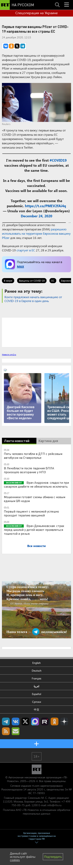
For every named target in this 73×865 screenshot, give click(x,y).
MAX (20, 266)
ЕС (52, 280)
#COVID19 (58, 160)
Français (36, 678)
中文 (36, 709)
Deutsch (36, 670)
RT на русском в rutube (45, 721)
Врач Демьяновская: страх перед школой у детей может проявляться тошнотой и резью (34, 530)
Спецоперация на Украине (36, 13)
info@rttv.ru (54, 805)
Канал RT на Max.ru (35, 721)
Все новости (36, 546)
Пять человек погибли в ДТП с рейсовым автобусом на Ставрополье (33, 456)
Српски (36, 702)
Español (36, 694)
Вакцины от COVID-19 (32, 280)
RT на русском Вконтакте (15, 721)
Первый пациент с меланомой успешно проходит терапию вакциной (31, 513)
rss (6, 731)
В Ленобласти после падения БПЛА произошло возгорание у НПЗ (29, 470)
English (36, 663)
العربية (36, 686)
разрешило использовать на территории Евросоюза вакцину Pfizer (36, 233)
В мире (8, 280)
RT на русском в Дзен (64, 721)
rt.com (36, 785)
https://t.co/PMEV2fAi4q (45, 205)
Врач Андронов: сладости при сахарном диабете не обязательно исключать (36, 484)
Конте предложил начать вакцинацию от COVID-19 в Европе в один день (33, 299)
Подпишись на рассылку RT (15, 731)
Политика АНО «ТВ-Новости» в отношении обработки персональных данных (36, 811)
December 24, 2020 (36, 216)
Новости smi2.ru (9, 354)
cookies (15, 860)
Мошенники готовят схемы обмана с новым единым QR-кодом (34, 499)
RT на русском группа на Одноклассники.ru (54, 721)
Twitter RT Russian (25, 721)
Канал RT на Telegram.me (6, 721)
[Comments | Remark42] (36, 332)
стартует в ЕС (26, 250)
